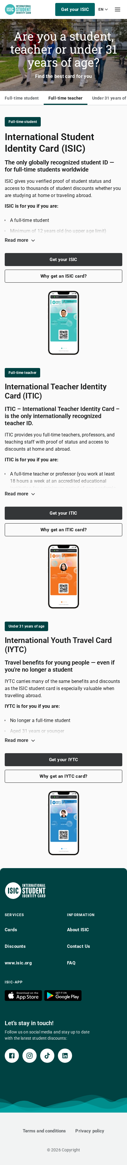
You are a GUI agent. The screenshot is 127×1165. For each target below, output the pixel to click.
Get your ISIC (75, 9)
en (100, 9)
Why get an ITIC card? (63, 529)
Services (14, 915)
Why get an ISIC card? (63, 276)
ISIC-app (14, 982)
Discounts (15, 946)
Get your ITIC (63, 513)
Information (81, 915)
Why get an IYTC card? (63, 776)
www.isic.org (18, 963)
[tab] (22, 98)
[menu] (117, 9)
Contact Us (78, 946)
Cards (11, 929)
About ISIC (78, 929)
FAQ (71, 963)
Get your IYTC (63, 759)
